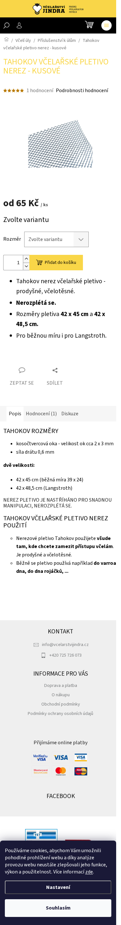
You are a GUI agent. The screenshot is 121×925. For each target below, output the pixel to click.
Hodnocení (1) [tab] (41, 413)
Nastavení (58, 887)
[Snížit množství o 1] (26, 266)
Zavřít (39, 358)
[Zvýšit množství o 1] (26, 259)
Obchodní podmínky (60, 704)
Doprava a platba (60, 685)
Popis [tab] (15, 413)
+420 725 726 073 (65, 655)
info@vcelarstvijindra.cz (65, 644)
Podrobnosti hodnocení (82, 90)
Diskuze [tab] (69, 413)
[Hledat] (6, 25)
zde (89, 871)
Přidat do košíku (60, 262)
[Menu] (106, 25)
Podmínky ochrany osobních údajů (60, 713)
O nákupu (61, 694)
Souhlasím (58, 907)
